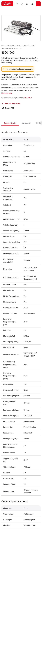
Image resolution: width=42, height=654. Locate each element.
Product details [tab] (10, 123)
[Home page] (7, 3)
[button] (27, 3)
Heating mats (6, 93)
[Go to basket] (22, 3)
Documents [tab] (25, 123)
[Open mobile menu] (38, 3)
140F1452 (28, 98)
